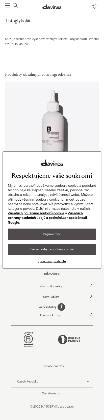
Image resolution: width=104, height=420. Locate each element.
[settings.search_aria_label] (14, 6)
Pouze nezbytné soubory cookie (52, 249)
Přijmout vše (52, 234)
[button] (7, 6)
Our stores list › (52, 393)
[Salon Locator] (94, 6)
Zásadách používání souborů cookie (36, 213)
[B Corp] (28, 339)
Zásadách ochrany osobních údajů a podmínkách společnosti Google (47, 217)
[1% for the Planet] (69, 339)
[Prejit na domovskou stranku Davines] (52, 6)
